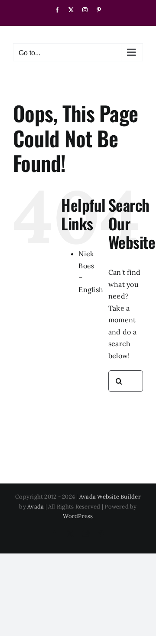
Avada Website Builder (110, 496)
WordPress (78, 516)
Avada (35, 506)
